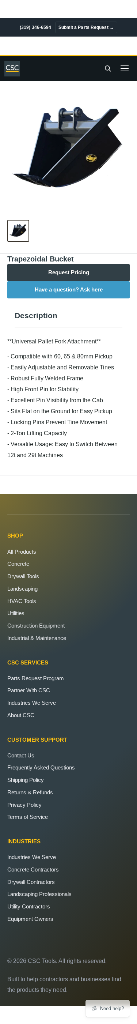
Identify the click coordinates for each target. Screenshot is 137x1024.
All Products (21, 552)
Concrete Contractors (33, 869)
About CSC (20, 715)
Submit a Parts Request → (86, 27)
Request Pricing (68, 272)
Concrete (18, 564)
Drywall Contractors (31, 882)
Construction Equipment (36, 625)
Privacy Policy (24, 805)
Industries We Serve (31, 703)
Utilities (15, 613)
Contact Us (20, 755)
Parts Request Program (35, 678)
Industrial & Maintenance (36, 638)
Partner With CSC (28, 690)
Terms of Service (27, 817)
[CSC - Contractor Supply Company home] (14, 68)
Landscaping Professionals (39, 894)
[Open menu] (125, 68)
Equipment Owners (30, 919)
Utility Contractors (28, 906)
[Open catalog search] (108, 68)
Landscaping (22, 589)
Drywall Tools (23, 576)
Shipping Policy (25, 780)
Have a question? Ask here (69, 290)
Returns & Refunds (30, 792)
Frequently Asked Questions (41, 767)
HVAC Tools (21, 601)
